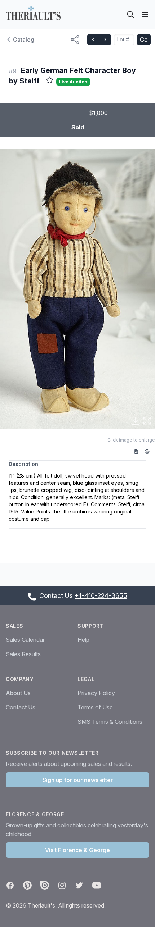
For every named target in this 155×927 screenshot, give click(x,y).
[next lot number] (105, 39)
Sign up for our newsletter (78, 780)
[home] (33, 13)
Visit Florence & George (77, 850)
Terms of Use (95, 707)
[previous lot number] (93, 39)
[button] (77, 289)
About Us (18, 693)
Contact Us (20, 707)
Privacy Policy (96, 693)
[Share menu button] (75, 39)
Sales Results (23, 654)
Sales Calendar (25, 639)
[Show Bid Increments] (138, 451)
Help (83, 639)
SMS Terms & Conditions (110, 721)
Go (144, 39)
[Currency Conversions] (149, 451)
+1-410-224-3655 (101, 595)
